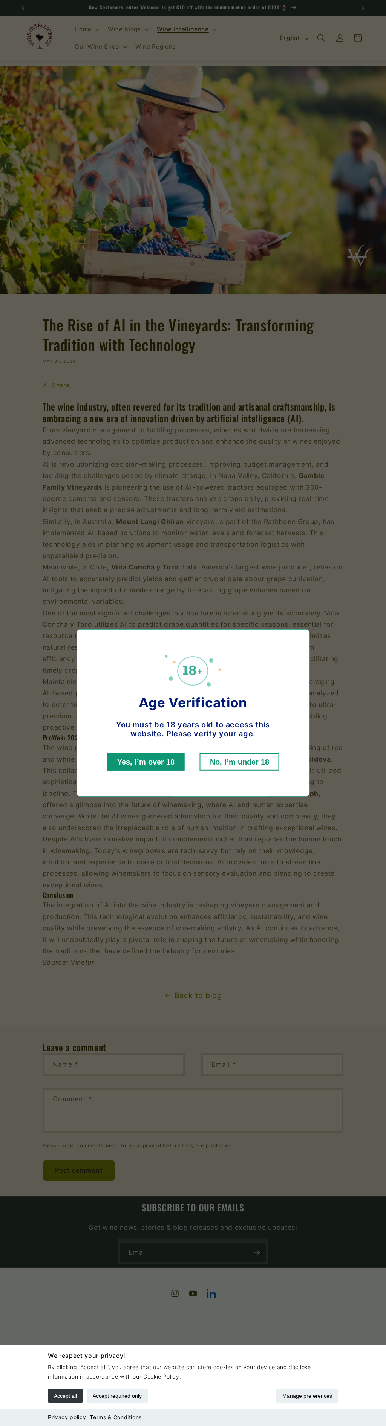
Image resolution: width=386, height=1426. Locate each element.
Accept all (65, 1396)
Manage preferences (307, 1396)
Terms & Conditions (116, 1417)
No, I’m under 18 (239, 762)
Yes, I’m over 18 (146, 762)
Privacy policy (67, 1417)
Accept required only (117, 1396)
